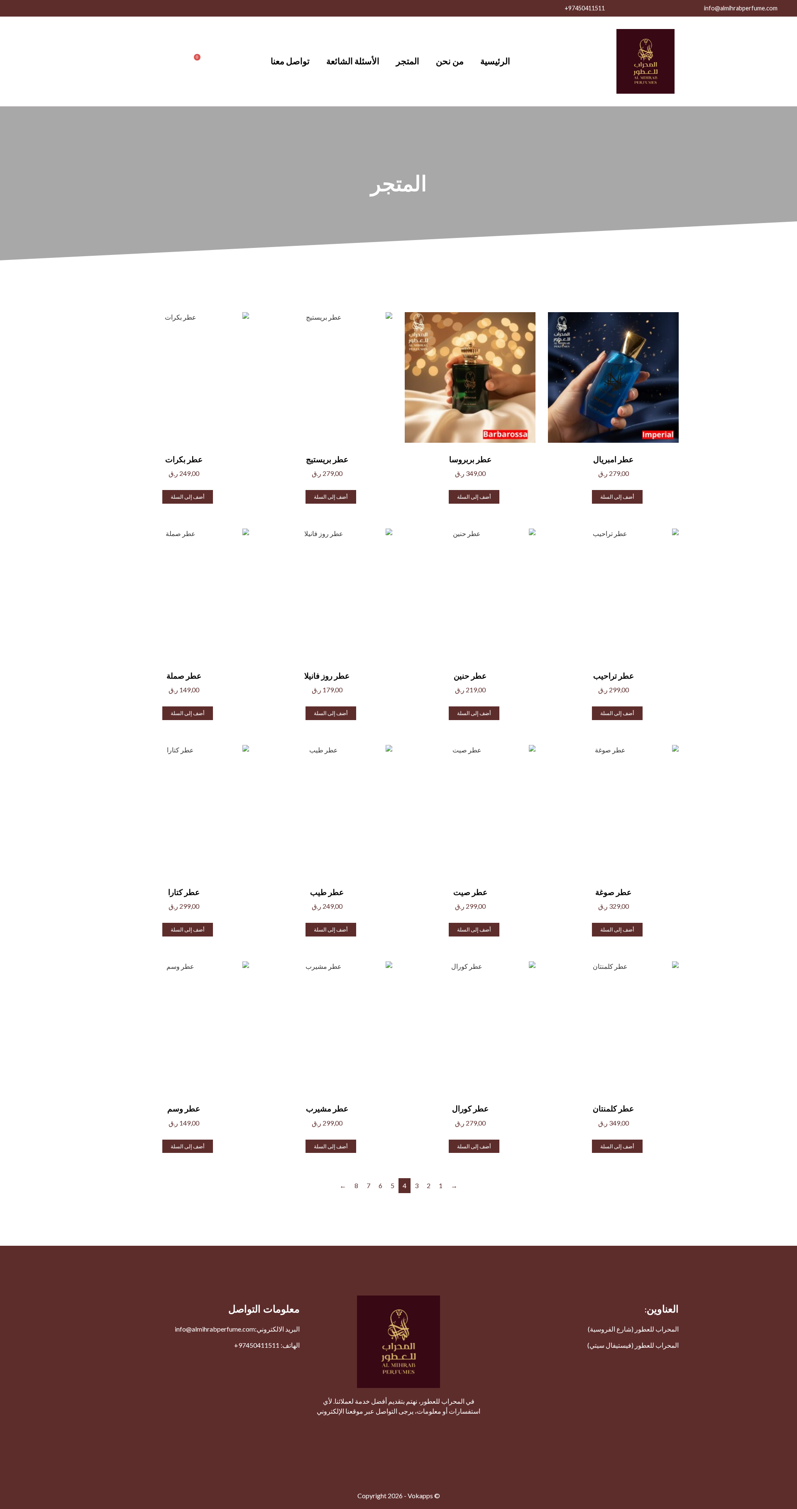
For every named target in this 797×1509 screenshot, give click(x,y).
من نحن (450, 61)
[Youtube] (87, 8)
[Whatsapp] (50, 8)
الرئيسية (495, 61)
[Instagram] (68, 8)
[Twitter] (106, 8)
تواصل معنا (290, 61)
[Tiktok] (12, 8)
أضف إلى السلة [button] (617, 496)
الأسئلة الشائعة (352, 61)
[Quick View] (588, 496)
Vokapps (420, 1495)
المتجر (407, 61)
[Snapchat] (31, 8)
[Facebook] (124, 8)
